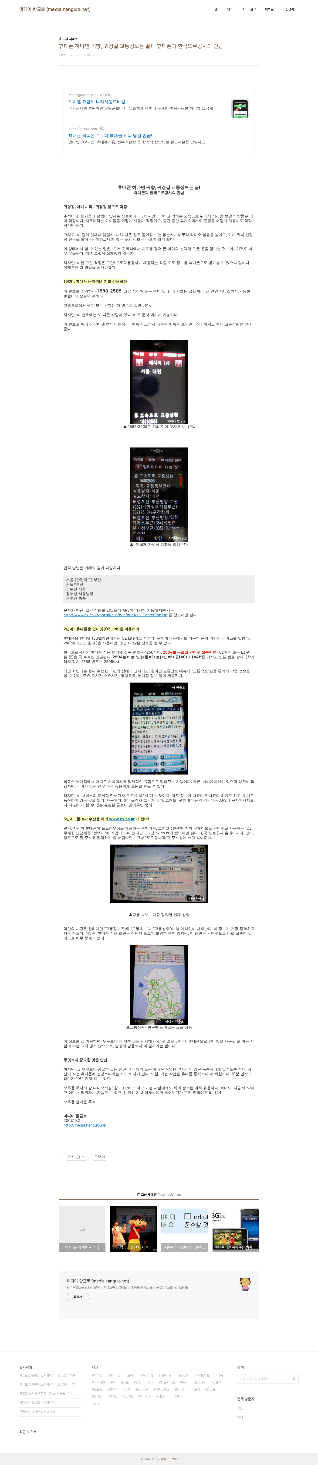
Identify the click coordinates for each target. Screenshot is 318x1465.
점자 (151, 1382)
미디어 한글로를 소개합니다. (37, 1403)
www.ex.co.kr (122, 819)
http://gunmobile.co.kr (85, 95)
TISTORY (160, 1459)
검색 (294, 1378)
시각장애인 (203, 1375)
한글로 (211, 1389)
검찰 (127, 1389)
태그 (230, 9)
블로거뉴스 (168, 1382)
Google (142, 1389)
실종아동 (165, 1375)
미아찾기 (145, 1396)
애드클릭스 (162, 1389)
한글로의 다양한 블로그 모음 (37, 1412)
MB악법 (148, 1375)
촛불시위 (200, 1382)
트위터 (131, 1375)
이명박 (113, 1389)
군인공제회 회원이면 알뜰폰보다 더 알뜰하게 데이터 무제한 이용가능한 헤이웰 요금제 (140, 108)
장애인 (98, 1396)
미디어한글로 (120, 1382)
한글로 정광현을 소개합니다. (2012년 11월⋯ (48, 1375)
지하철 (98, 1375)
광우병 (180, 1389)
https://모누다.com (82, 129)
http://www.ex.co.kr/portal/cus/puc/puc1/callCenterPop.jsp (115, 615)
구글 (184, 1382)
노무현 (129, 1396)
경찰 (138, 1382)
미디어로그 (249, 9)
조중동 (98, 1389)
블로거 (195, 1389)
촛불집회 (183, 1375)
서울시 (162, 1396)
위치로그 (270, 9)
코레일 (113, 1396)
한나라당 (114, 1375)
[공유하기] (78, 1156)
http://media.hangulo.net (85, 1125)
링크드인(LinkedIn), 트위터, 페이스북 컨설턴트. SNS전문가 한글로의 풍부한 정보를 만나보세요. (128, 1287)
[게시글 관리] (84, 1156)
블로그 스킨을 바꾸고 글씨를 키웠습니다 (45, 1393)
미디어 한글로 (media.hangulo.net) (55, 9)
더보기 (95, 1404)
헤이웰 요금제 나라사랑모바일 (96, 101)
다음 (220, 1375)
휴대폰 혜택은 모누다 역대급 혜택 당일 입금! (110, 135)
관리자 (174, 1459)
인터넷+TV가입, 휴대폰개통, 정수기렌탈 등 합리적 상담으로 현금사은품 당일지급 (136, 142)
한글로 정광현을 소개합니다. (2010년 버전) (47, 1384)
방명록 (290, 9)
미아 (176, 1396)
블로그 (217, 1382)
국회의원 (99, 1382)
